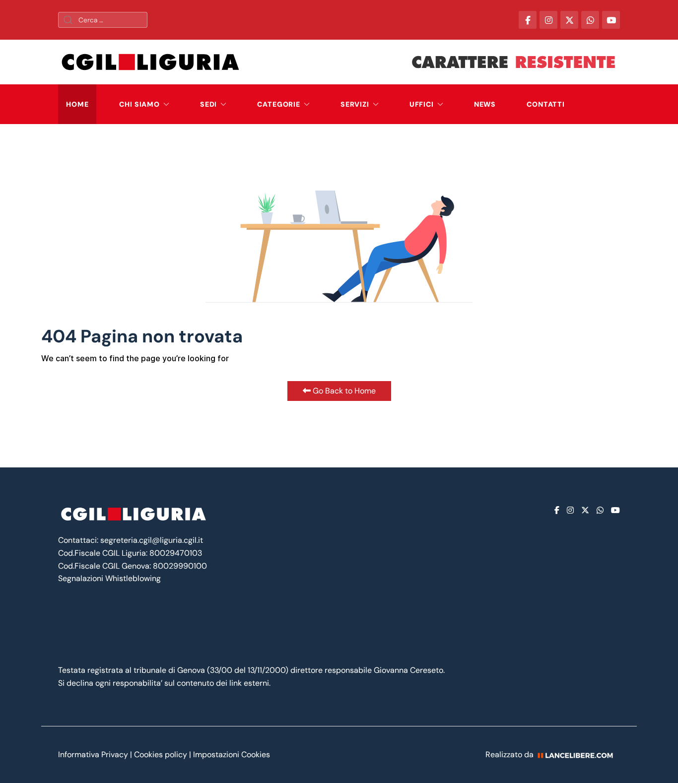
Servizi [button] (354, 104)
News (485, 104)
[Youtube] (615, 510)
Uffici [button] (421, 104)
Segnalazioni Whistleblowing (109, 578)
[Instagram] (570, 510)
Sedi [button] (208, 104)
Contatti (546, 104)
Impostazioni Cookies (231, 754)
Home (77, 104)
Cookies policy (160, 754)
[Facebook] (556, 510)
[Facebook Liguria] (528, 20)
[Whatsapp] (600, 510)
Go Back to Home (343, 391)
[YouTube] (611, 20)
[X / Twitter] (569, 20)
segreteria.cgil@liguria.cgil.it (151, 540)
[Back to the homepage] (150, 62)
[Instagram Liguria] (548, 20)
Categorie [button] (278, 104)
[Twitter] (585, 510)
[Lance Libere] (579, 754)
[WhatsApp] (590, 20)
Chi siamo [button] (139, 104)
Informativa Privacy (94, 754)
